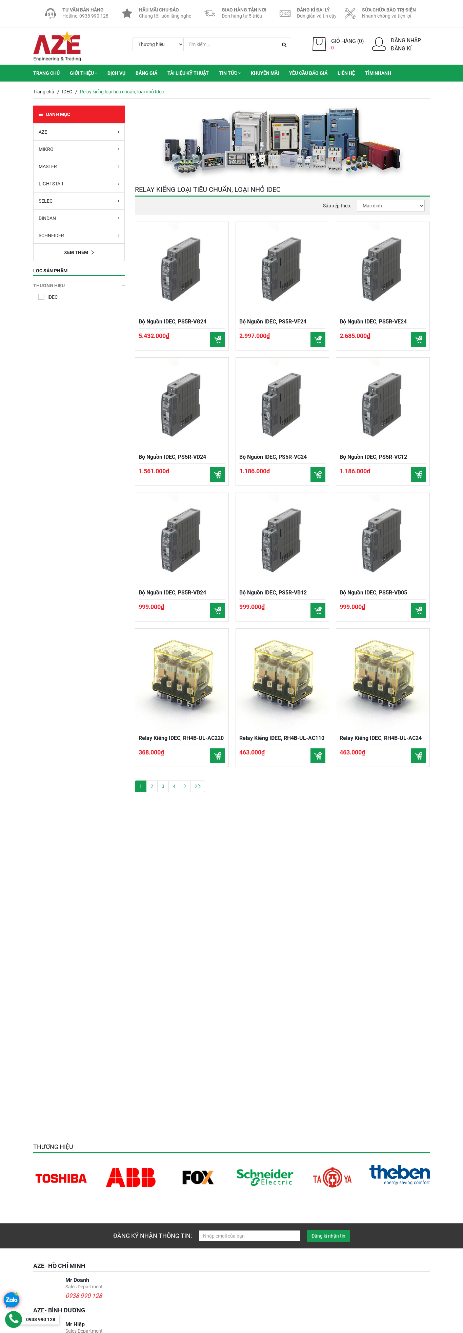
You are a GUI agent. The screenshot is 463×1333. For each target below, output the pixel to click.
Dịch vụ (116, 73)
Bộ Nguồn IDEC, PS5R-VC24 (273, 457)
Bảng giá (146, 73)
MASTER (48, 166)
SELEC (46, 201)
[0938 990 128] (13, 1319)
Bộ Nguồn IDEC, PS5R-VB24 (172, 592)
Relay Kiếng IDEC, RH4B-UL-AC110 (281, 738)
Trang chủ (46, 73)
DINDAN (47, 218)
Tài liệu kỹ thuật (188, 73)
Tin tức (228, 73)
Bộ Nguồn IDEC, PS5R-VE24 (373, 321)
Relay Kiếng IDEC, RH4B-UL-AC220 (181, 738)
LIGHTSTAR (51, 183)
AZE (43, 132)
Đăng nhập (406, 40)
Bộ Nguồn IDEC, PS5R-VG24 (172, 321)
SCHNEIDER (51, 235)
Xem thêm (76, 252)
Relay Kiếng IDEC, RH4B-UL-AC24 (381, 738)
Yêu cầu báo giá (308, 73)
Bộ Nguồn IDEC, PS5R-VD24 (172, 457)
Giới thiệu (82, 73)
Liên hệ (346, 73)
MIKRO (46, 149)
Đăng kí (401, 48)
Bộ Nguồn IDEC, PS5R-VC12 (373, 457)
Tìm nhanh (378, 73)
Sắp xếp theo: (337, 205)
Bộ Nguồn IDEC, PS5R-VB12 (273, 592)
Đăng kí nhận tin (328, 1236)
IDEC (67, 91)
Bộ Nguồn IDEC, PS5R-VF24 (272, 321)
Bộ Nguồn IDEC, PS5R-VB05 (373, 592)
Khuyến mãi (265, 73)
